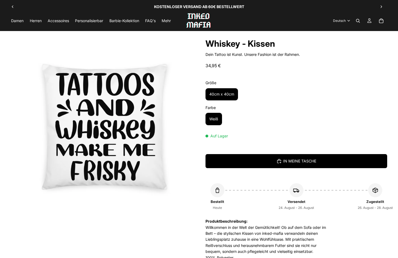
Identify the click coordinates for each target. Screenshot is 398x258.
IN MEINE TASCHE (299, 161)
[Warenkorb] (381, 21)
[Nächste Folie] (381, 7)
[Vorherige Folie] (13, 7)
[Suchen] (358, 21)
